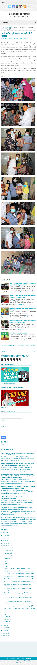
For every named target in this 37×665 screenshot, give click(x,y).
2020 (4, 625)
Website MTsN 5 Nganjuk (19, 13)
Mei (5, 566)
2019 (4, 628)
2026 (4, 532)
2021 (4, 546)
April (5, 614)
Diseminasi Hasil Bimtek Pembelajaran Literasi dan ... (19, 568)
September (7, 556)
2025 (4, 535)
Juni (5, 563)
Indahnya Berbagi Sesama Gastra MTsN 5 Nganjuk (16, 34)
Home (3, 27)
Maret (6, 616)
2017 (4, 633)
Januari (6, 621)
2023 (4, 540)
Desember (7, 548)
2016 (4, 635)
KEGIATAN (9, 27)
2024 (4, 538)
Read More (21, 292)
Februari (7, 619)
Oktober (7, 553)
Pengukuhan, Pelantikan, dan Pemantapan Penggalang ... (20, 581)
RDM (3, 445)
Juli (5, 561)
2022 (4, 543)
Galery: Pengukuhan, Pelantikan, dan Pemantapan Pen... (19, 571)
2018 (4, 630)
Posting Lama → (30, 345)
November (7, 550)
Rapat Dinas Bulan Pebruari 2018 (18, 333)
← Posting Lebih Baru (8, 345)
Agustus (6, 558)
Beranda (20, 345)
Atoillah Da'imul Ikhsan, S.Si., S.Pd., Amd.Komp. (17, 660)
